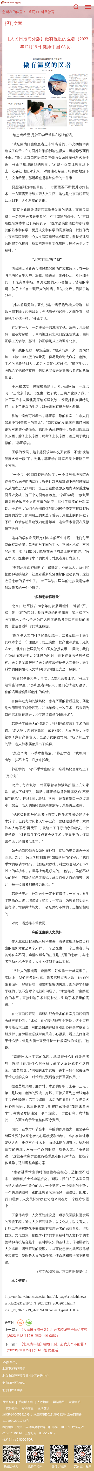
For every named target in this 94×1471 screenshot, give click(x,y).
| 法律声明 (73, 1402)
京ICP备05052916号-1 (17, 1414)
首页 (31, 12)
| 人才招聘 (41, 1402)
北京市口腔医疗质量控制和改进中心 (25, 1375)
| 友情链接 (10, 1408)
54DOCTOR (25, 1439)
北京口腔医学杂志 (14, 1383)
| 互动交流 (41, 1408)
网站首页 (8, 1402)
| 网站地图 (57, 1402)
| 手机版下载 (24, 1402)
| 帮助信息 (26, 1408)
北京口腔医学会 (12, 1390)
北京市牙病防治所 (14, 1368)
